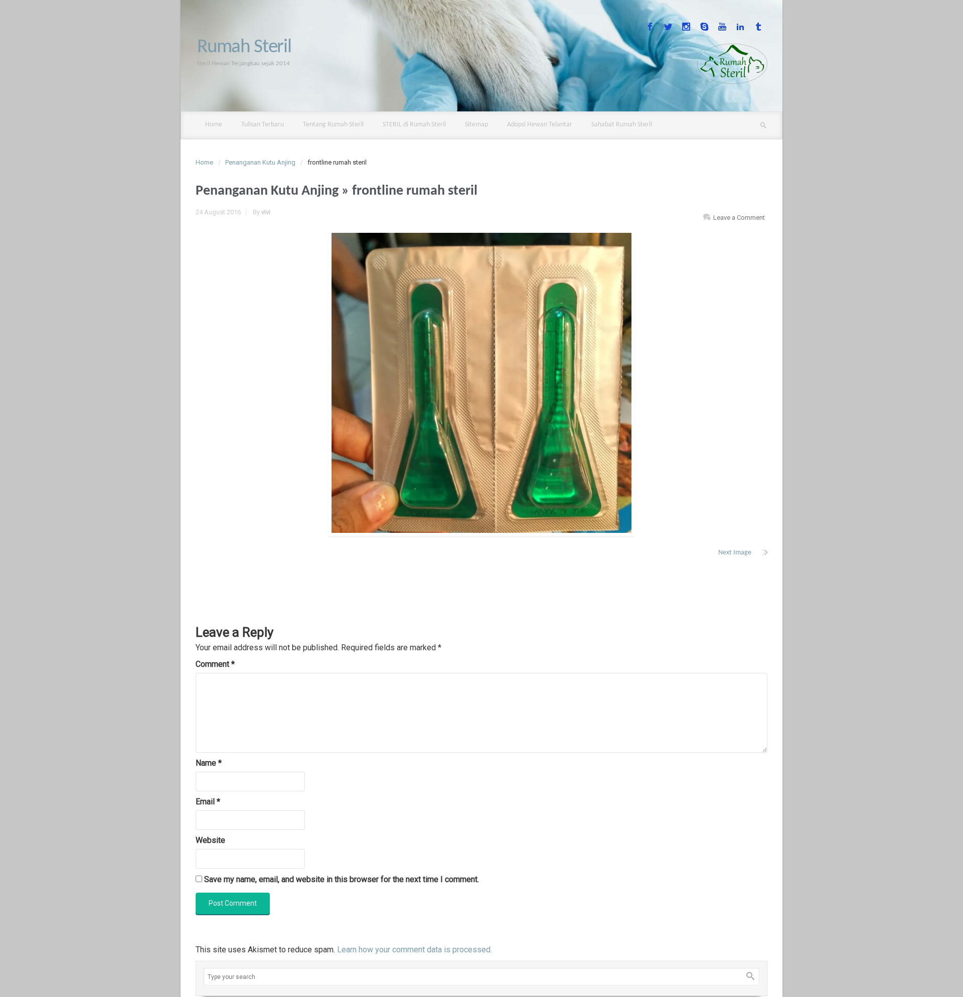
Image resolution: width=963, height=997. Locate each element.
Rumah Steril (244, 47)
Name (209, 763)
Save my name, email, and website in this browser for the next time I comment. (341, 879)
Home (204, 162)
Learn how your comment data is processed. (414, 949)
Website (210, 840)
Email (208, 801)
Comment (215, 664)
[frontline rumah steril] (481, 383)
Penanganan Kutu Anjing (260, 162)
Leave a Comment (739, 217)
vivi (265, 212)
